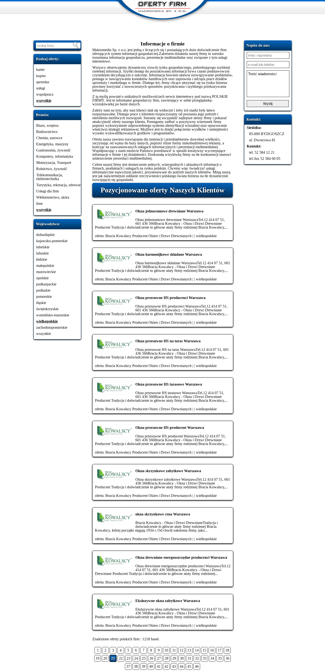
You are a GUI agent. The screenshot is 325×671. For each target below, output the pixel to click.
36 (227, 658)
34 (212, 658)
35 (220, 658)
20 (105, 658)
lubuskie (42, 253)
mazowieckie (46, 272)
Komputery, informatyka (54, 156)
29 (174, 658)
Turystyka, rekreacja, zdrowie (58, 185)
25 (144, 658)
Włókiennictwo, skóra (52, 197)
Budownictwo (47, 132)
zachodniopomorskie (51, 327)
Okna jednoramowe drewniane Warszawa (169, 211)
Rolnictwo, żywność (51, 169)
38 (136, 666)
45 (189, 666)
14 (197, 650)
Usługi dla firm (47, 191)
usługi (40, 88)
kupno (41, 76)
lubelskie (42, 247)
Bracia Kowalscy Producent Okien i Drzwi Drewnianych (148, 236)
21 (113, 658)
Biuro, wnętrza (47, 125)
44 (181, 666)
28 (166, 658)
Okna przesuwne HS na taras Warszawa (168, 341)
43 (174, 666)
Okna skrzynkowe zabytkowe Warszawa (168, 471)
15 (204, 650)
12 (181, 650)
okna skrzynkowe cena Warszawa (162, 514)
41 (159, 666)
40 (151, 666)
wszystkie (43, 100)
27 (159, 658)
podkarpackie (46, 284)
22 (121, 658)
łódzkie (41, 259)
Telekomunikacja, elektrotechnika (49, 177)
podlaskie (43, 290)
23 (128, 658)
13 (189, 650)
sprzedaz (42, 82)
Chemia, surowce (49, 138)
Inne (39, 203)
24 (136, 658)
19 (97, 658)
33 (205, 658)
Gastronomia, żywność (53, 150)
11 (174, 650)
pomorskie (44, 296)
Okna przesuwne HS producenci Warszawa (170, 298)
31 (189, 658)
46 (197, 666)
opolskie (42, 278)
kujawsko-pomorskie (52, 241)
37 (128, 666)
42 (166, 666)
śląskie (41, 303)
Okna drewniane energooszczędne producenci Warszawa (181, 557)
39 (143, 666)
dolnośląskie (45, 235)
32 (197, 658)
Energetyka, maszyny (52, 144)
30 (182, 658)
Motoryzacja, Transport (53, 163)
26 (151, 658)
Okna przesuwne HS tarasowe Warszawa (168, 384)
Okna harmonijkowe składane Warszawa (168, 254)
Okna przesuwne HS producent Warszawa (169, 428)
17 (220, 650)
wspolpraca (44, 94)
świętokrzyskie (47, 309)
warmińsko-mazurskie (52, 315)
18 (227, 650)
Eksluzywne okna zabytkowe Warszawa (167, 601)
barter (40, 70)
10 (166, 650)
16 (212, 650)
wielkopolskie (47, 321)
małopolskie (45, 266)
